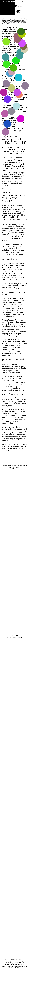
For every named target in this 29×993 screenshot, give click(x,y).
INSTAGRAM (8, 963)
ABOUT (25, 991)
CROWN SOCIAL (19, 961)
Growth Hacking (14, 444)
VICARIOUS (18, 968)
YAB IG (25, 959)
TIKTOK (15, 963)
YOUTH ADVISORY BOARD (8, 1)
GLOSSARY (4, 991)
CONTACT (24, 1)
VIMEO (12, 964)
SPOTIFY (7, 964)
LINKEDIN (21, 963)
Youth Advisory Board (14, 469)
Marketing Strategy (17, 446)
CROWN (15, 966)
